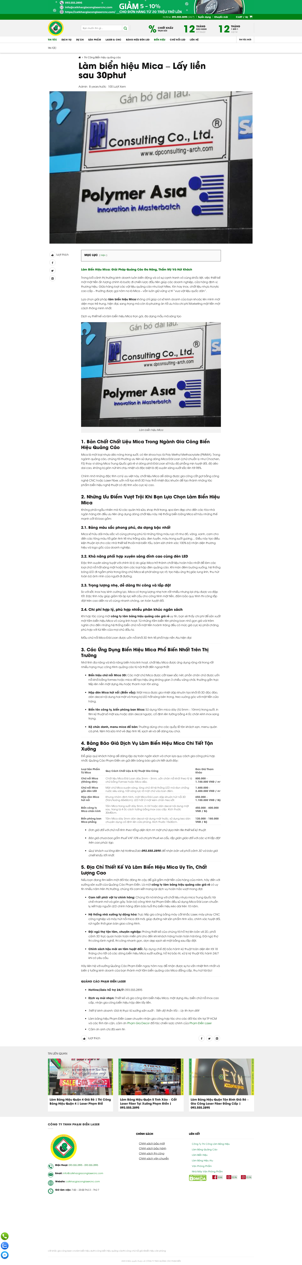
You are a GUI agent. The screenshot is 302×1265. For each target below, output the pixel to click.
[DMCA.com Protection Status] (197, 1177)
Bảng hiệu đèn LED (137, 39)
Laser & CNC (113, 39)
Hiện (103, 255)
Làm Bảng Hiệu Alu (202, 1160)
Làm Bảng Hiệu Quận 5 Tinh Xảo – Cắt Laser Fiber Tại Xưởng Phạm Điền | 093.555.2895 (148, 1103)
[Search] (125, 28)
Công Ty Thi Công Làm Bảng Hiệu (211, 1143)
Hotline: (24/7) (179, 16)
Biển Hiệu (159, 39)
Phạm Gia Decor (138, 1023)
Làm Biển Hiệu (199, 1154)
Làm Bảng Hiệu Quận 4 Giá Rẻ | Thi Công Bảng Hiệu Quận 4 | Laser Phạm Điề (80, 1101)
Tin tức (52, 39)
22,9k (234, 1177)
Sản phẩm (94, 39)
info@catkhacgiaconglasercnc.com (83, 1173)
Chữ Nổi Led (177, 39)
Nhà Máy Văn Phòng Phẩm (207, 1171)
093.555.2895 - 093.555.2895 (83, 1164)
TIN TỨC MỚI (245, 39)
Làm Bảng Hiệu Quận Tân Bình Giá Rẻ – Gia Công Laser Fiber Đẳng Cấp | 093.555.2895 (220, 1103)
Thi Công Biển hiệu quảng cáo (102, 57)
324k (220, 1177)
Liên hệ (194, 39)
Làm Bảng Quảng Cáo (204, 1149)
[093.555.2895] (5, 1236)
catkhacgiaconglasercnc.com (83, 1181)
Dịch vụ (67, 39)
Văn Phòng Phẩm (202, 1165)
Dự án (80, 39)
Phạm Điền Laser (200, 1023)
